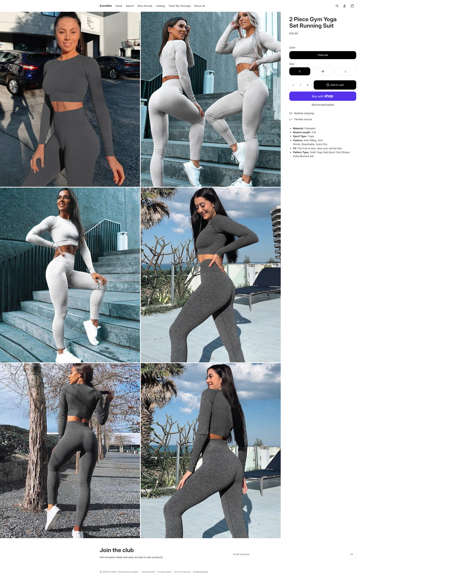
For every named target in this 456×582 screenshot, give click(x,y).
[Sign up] (351, 554)
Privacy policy (164, 571)
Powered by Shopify (128, 571)
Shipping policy (200, 571)
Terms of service (182, 571)
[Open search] (337, 6)
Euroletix (112, 571)
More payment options (323, 104)
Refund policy (149, 571)
